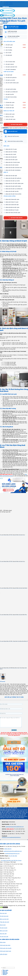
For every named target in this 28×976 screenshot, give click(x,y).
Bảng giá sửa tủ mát (11, 154)
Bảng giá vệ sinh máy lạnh (12, 199)
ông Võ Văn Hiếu (13, 855)
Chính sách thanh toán (5, 951)
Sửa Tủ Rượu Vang (10, 61)
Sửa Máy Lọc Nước (10, 80)
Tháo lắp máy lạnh (4, 922)
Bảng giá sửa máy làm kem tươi (14, 167)
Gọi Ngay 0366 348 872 (16, 124)
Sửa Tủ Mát (8, 52)
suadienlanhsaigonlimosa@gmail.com (14, 826)
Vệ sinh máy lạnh (4, 916)
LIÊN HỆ (5, 974)
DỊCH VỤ (5, 23)
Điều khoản (3, 942)
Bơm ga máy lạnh (4, 919)
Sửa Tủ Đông (9, 50)
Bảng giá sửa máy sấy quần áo (13, 178)
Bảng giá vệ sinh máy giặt (12, 204)
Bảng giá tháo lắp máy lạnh (13, 212)
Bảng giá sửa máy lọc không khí (14, 188)
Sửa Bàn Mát (9, 55)
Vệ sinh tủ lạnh (3, 927)
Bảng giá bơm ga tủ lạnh (12, 210)
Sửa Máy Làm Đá (10, 64)
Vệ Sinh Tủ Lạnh (15, 105)
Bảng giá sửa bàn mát (11, 157)
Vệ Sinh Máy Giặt (15, 107)
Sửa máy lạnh (3, 913)
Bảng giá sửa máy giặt (11, 175)
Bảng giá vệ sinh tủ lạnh (12, 202)
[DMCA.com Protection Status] (4, 907)
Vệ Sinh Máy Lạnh (15, 102)
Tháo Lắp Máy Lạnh (10, 119)
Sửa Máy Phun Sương (11, 97)
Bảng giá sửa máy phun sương (13, 194)
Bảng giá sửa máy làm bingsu (13, 170)
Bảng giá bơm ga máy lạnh (12, 207)
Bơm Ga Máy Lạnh (10, 114)
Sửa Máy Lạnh (15, 44)
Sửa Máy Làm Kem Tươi (11, 67)
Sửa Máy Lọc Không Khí (11, 91)
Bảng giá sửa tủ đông (11, 151)
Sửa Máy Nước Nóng (11, 89)
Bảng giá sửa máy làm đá (12, 165)
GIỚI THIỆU (5, 970)
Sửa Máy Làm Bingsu (11, 69)
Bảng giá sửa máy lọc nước (13, 180)
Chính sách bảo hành (5, 945)
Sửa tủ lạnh (3, 925)
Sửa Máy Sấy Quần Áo (11, 77)
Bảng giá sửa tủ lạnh (11, 149)
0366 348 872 (10, 829)
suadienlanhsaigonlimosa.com (12, 853)
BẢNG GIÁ (5, 973)
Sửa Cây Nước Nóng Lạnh (12, 82)
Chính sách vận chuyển (5, 948)
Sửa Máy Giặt (15, 75)
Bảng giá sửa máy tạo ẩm (12, 191)
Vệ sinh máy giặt (4, 936)
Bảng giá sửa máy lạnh (11, 159)
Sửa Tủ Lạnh (15, 47)
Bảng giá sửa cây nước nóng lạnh (14, 183)
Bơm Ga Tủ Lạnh (10, 116)
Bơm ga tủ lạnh (3, 930)
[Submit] (3, 969)
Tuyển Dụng (6, 6)
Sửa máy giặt (3, 933)
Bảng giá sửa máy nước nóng (13, 186)
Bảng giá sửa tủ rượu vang (13, 162)
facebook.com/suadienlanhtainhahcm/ (11, 837)
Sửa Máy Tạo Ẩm (10, 94)
